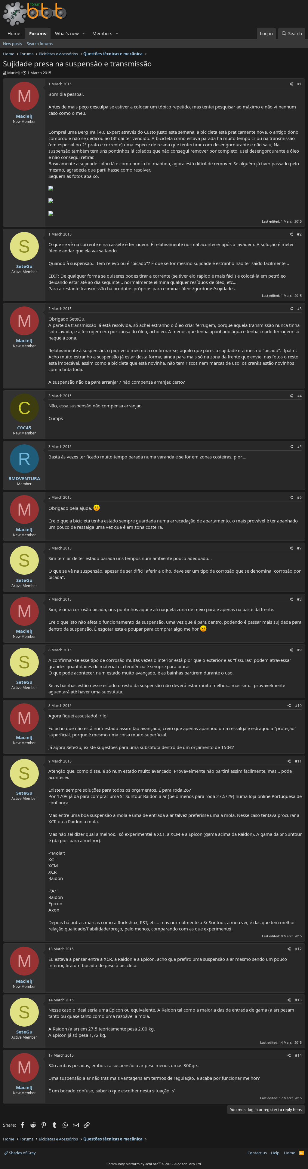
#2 (299, 234)
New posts (12, 43)
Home (14, 33)
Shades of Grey (22, 1152)
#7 (299, 548)
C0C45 (24, 428)
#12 (298, 948)
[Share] (291, 84)
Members (102, 33)
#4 (299, 395)
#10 (298, 705)
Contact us (257, 1152)
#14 (298, 1055)
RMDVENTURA (24, 478)
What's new (67, 33)
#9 (299, 650)
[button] (83, 33)
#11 (298, 761)
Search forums (40, 43)
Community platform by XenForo (154, 1163)
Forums (37, 33)
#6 (299, 497)
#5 (299, 446)
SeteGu (24, 266)
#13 (298, 1000)
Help (275, 1152)
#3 (299, 308)
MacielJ (13, 72)
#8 (299, 599)
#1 (299, 84)
